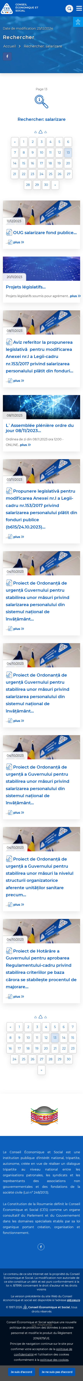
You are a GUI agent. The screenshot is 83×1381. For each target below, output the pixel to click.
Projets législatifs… (26, 287)
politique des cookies (54, 1359)
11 (50, 152)
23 (32, 174)
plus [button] (16, 242)
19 (59, 163)
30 (46, 185)
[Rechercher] (69, 8)
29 (37, 185)
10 (41, 152)
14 (14, 163)
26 (59, 174)
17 (41, 163)
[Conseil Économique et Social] (7, 8)
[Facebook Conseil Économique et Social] (41, 1246)
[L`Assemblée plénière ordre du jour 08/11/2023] (41, 407)
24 (41, 174)
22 (23, 174)
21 (14, 174)
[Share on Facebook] (7, 56)
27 (68, 174)
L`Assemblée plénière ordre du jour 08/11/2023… (40, 428)
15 (23, 163)
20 (68, 163)
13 (68, 152)
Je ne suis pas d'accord (57, 1372)
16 (32, 163)
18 (50, 163)
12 (59, 152)
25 (50, 174)
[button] (78, 22)
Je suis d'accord (21, 1372)
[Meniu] (79, 8)
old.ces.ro (73, 1300)
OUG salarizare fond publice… (45, 232)
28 (28, 185)
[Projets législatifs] (41, 269)
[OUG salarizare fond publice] (41, 212)
